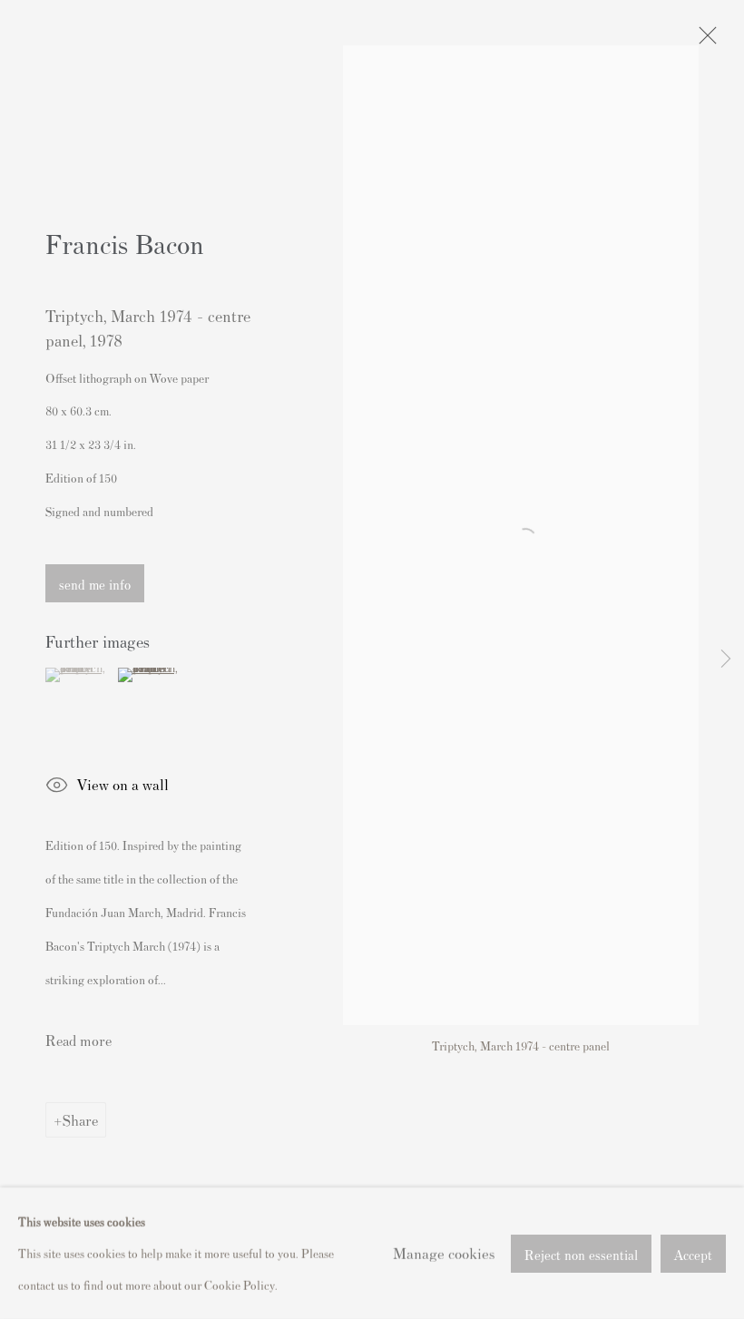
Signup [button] (206, 949)
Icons (403, 752)
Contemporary (226, 711)
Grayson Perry (226, 752)
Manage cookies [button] (443, 1253)
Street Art (414, 876)
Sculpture (215, 876)
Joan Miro (416, 772)
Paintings (413, 814)
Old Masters (221, 814)
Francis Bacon (426, 731)
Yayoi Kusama (425, 896)
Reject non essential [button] (581, 1253)
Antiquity (214, 691)
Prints (206, 855)
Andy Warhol (423, 670)
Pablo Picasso (425, 650)
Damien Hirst (423, 711)
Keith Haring (224, 793)
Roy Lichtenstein (433, 855)
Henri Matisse (225, 650)
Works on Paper (230, 896)
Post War (413, 834)
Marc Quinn (420, 793)
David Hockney (229, 731)
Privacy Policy (218, 1065)
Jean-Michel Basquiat (245, 772)
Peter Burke (220, 834)
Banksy (408, 691)
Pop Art (210, 670)
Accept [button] (693, 1253)
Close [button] (576, 406)
